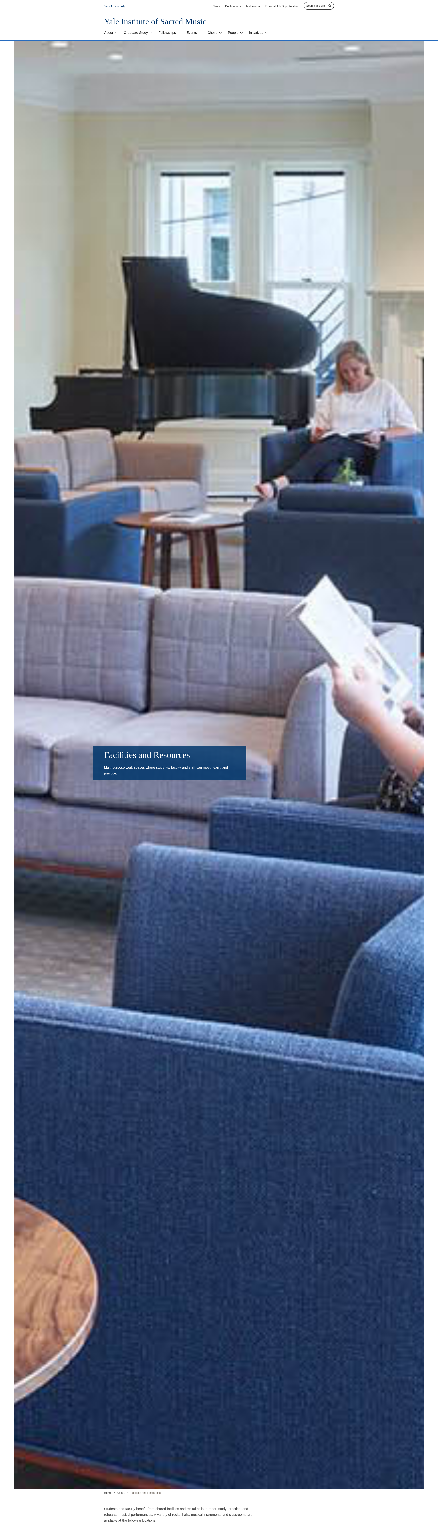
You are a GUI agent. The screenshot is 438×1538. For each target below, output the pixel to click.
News (216, 6)
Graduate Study (136, 32)
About (108, 32)
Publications (233, 6)
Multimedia (253, 6)
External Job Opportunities (281, 6)
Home (108, 1492)
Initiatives (256, 32)
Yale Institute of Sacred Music (155, 21)
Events (191, 32)
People (233, 32)
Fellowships (167, 32)
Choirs (212, 32)
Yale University (115, 6)
